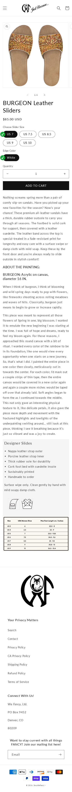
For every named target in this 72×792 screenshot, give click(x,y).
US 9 (10, 142)
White (11, 157)
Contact (13, 638)
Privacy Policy (16, 647)
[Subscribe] (60, 754)
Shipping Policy (17, 664)
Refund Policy (17, 673)
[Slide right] (44, 95)
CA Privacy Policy (19, 656)
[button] (5, 8)
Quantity (8, 166)
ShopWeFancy (39, 785)
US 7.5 (27, 134)
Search (12, 630)
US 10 (27, 142)
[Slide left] (27, 95)
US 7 (10, 134)
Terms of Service (18, 681)
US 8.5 (46, 134)
